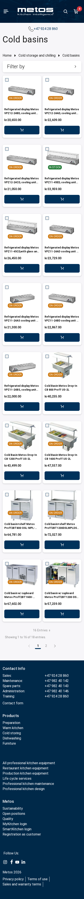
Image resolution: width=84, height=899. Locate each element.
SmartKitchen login (17, 829)
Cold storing (12, 733)
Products (11, 715)
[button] (42, 66)
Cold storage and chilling (37, 55)
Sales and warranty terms (22, 884)
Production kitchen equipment (25, 773)
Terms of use (37, 879)
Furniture (9, 743)
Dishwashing (12, 738)
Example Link (5, 862)
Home (7, 55)
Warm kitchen (13, 728)
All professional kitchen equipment (29, 763)
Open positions (14, 814)
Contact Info (14, 668)
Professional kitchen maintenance (28, 784)
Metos (8, 801)
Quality (8, 819)
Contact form (13, 703)
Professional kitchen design (24, 789)
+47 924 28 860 (46, 29)
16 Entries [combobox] (40, 630)
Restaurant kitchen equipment (25, 768)
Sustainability (13, 808)
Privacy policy (13, 879)
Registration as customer (22, 834)
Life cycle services (17, 778)
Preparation (11, 723)
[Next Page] (55, 645)
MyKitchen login (15, 824)
